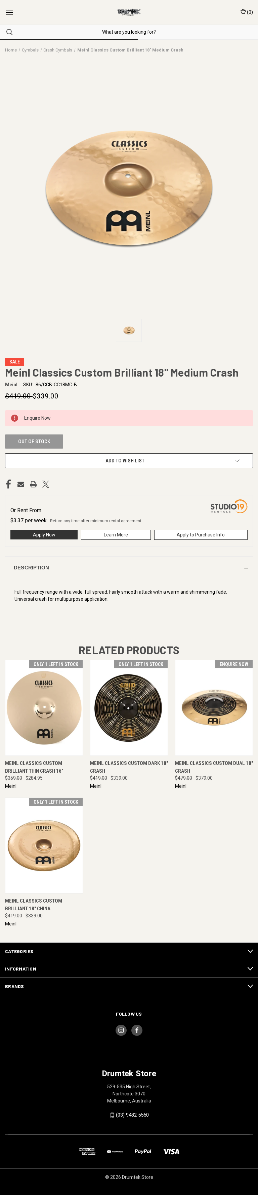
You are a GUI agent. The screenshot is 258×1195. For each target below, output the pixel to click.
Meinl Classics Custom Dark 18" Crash (129, 767)
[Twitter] (45, 484)
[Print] (33, 484)
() (249, 12)
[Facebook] (8, 484)
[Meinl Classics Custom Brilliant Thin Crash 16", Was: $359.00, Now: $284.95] (44, 707)
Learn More (116, 534)
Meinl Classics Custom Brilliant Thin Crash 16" (34, 767)
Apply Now (44, 534)
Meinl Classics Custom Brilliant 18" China (33, 905)
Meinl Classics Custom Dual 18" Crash (214, 767)
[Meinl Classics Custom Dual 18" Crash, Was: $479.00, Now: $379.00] (214, 707)
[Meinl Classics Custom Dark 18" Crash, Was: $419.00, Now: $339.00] (129, 707)
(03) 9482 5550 (132, 1115)
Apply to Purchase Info (201, 534)
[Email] (20, 484)
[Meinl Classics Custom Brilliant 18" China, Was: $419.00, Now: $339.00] (44, 845)
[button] (129, 567)
